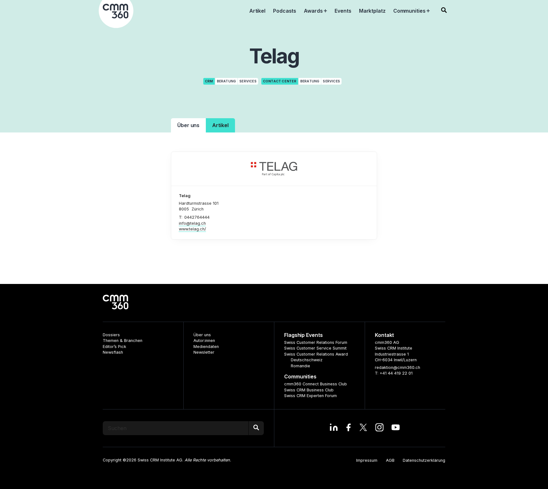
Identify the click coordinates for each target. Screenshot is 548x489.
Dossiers (111, 334)
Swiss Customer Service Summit (315, 348)
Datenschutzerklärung (424, 460)
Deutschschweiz (307, 359)
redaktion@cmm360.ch (397, 367)
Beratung (226, 81)
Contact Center (280, 81)
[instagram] (379, 428)
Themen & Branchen (122, 340)
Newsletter (203, 352)
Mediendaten (206, 346)
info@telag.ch (192, 223)
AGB (390, 460)
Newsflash (113, 352)
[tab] (188, 125)
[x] (363, 428)
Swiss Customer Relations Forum (315, 342)
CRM (209, 81)
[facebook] (348, 428)
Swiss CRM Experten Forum (310, 395)
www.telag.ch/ (192, 229)
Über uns (202, 334)
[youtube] (395, 428)
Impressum (366, 460)
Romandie (300, 366)
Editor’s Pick (114, 346)
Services (248, 81)
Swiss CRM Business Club (309, 390)
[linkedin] (333, 428)
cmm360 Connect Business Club (315, 384)
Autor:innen (204, 340)
